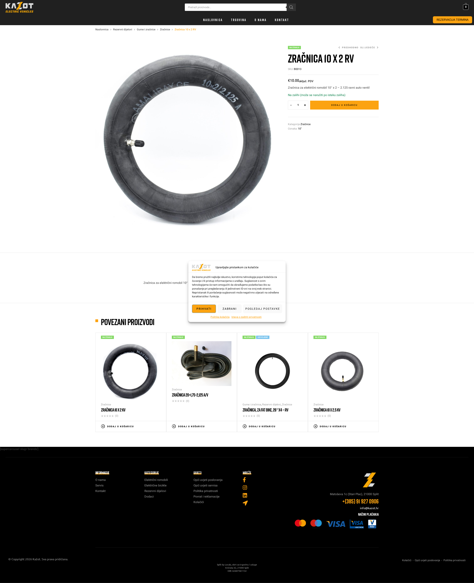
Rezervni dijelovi (122, 29)
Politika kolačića (220, 317)
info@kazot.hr (369, 508)
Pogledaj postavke (262, 309)
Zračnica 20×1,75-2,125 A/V (190, 394)
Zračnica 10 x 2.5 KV (326, 409)
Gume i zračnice (146, 29)
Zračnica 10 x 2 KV (113, 409)
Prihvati (203, 309)
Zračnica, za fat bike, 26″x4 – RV (265, 409)
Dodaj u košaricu (344, 105)
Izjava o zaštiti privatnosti (246, 317)
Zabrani (230, 309)
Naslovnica (102, 29)
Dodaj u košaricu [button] (120, 426)
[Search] (291, 7)
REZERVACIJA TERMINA (452, 20)
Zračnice (165, 29)
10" (300, 129)
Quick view (159, 426)
